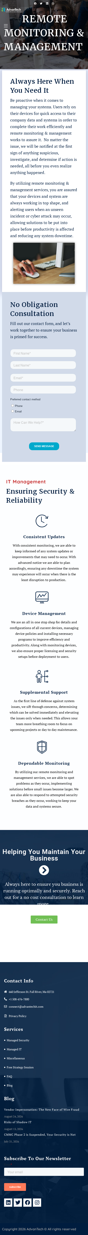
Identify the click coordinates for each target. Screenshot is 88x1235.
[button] (6, 26)
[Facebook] (27, 1202)
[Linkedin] (8, 1202)
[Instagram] (37, 1202)
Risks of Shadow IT (18, 1122)
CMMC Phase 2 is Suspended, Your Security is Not (40, 1135)
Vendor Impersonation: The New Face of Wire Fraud (42, 1109)
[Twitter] (18, 1202)
